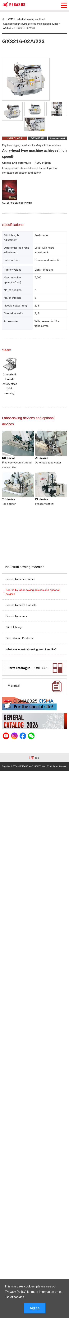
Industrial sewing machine (30, 19)
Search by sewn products (21, 604)
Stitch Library (14, 627)
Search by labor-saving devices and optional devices (30, 23)
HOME (10, 19)
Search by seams (16, 616)
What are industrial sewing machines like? (31, 649)
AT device (8, 28)
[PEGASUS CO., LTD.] (13, 6)
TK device (8, 499)
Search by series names (20, 579)
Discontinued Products (19, 638)
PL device (41, 499)
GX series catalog (17, 202)
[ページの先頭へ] (34, 758)
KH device (8, 457)
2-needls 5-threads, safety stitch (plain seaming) (10, 384)
